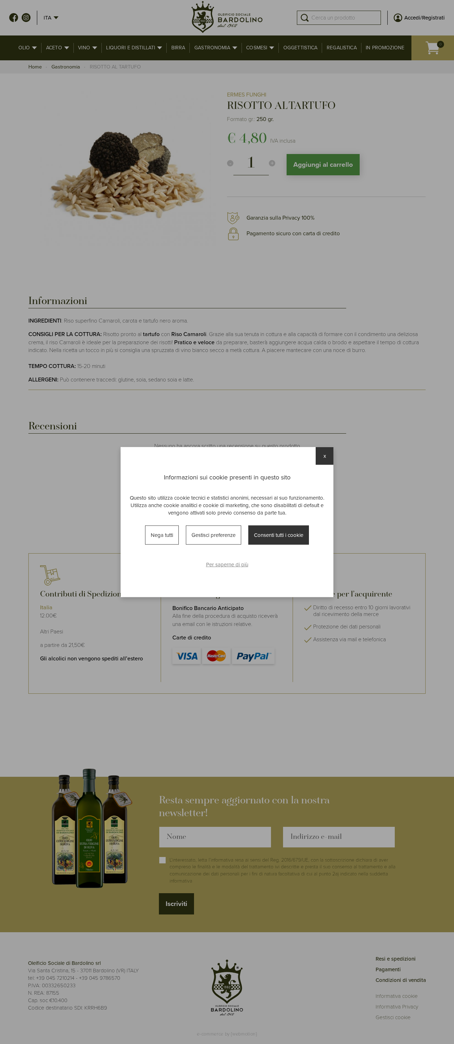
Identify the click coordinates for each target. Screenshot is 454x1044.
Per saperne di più (227, 564)
